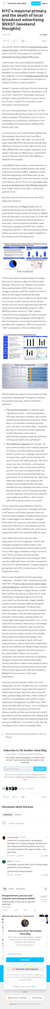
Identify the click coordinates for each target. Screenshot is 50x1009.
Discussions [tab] (20, 889)
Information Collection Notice (32, 977)
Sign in (45, 3)
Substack (13, 1004)
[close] (43, 920)
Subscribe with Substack (27, 969)
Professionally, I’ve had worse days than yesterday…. (18, 902)
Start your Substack (18, 998)
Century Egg (12, 837)
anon (9, 861)
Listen (44, 35)
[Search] (45, 888)
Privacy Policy (26, 979)
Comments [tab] (7, 815)
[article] (25, 903)
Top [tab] (4, 889)
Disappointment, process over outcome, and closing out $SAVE (18, 897)
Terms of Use (38, 975)
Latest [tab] (11, 889)
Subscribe (36, 3)
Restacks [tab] (17, 815)
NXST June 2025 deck (25, 271)
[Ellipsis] (47, 837)
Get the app (37, 998)
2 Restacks (30, 788)
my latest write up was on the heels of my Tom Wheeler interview (24, 183)
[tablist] (12, 814)
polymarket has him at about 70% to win (20, 57)
